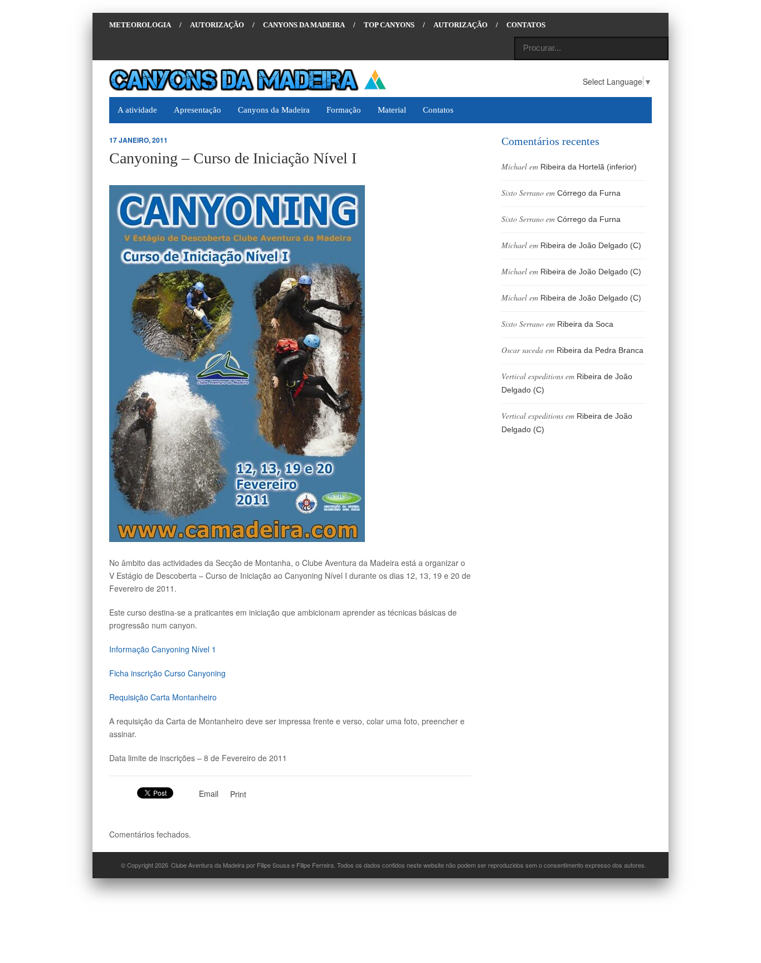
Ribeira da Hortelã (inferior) (588, 166)
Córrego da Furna (589, 192)
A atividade (137, 109)
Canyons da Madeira (274, 109)
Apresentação (197, 109)
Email (208, 793)
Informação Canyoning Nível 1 (162, 649)
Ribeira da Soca (585, 324)
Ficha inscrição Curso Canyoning (167, 673)
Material (392, 109)
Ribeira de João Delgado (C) (590, 245)
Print (238, 794)
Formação (343, 109)
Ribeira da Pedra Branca (600, 350)
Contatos (438, 109)
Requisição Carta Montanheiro (163, 697)
